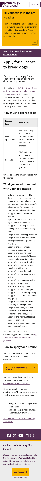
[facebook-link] (9, 435)
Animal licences (10, 54)
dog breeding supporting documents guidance (19, 337)
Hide (34, 42)
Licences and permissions (20, 51)
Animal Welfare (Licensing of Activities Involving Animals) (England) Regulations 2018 (20, 91)
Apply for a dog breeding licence (16, 368)
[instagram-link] (32, 435)
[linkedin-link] (26, 435)
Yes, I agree (19, 472)
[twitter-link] (15, 435)
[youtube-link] (20, 435)
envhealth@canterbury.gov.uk (16, 383)
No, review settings (20, 477)
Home (4, 51)
